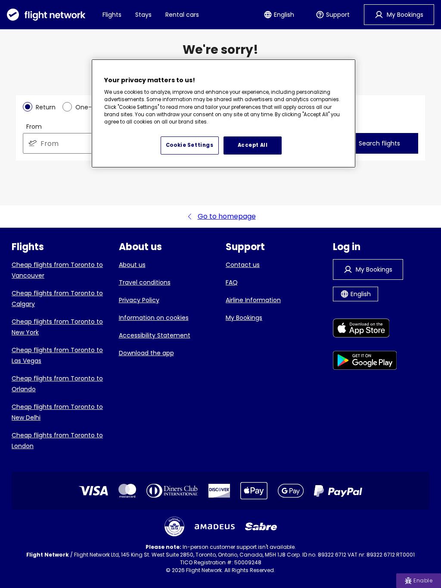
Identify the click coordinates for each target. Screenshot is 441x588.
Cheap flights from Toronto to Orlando (57, 383)
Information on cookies (154, 317)
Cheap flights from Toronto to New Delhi (57, 412)
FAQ (232, 282)
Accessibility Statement (154, 335)
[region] (223, 113)
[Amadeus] (215, 526)
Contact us (243, 264)
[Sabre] (261, 526)
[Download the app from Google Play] (365, 362)
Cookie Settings (190, 145)
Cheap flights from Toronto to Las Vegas (57, 355)
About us (132, 264)
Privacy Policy (139, 300)
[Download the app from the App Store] (365, 329)
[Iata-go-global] (174, 526)
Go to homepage (227, 216)
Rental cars (182, 14)
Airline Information (253, 300)
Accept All (253, 145)
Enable (422, 580)
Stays (143, 14)
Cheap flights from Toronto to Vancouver (57, 270)
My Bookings (244, 317)
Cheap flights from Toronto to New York (57, 327)
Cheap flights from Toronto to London (57, 440)
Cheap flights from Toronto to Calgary (57, 298)
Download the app (146, 353)
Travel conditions (145, 282)
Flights (111, 14)
